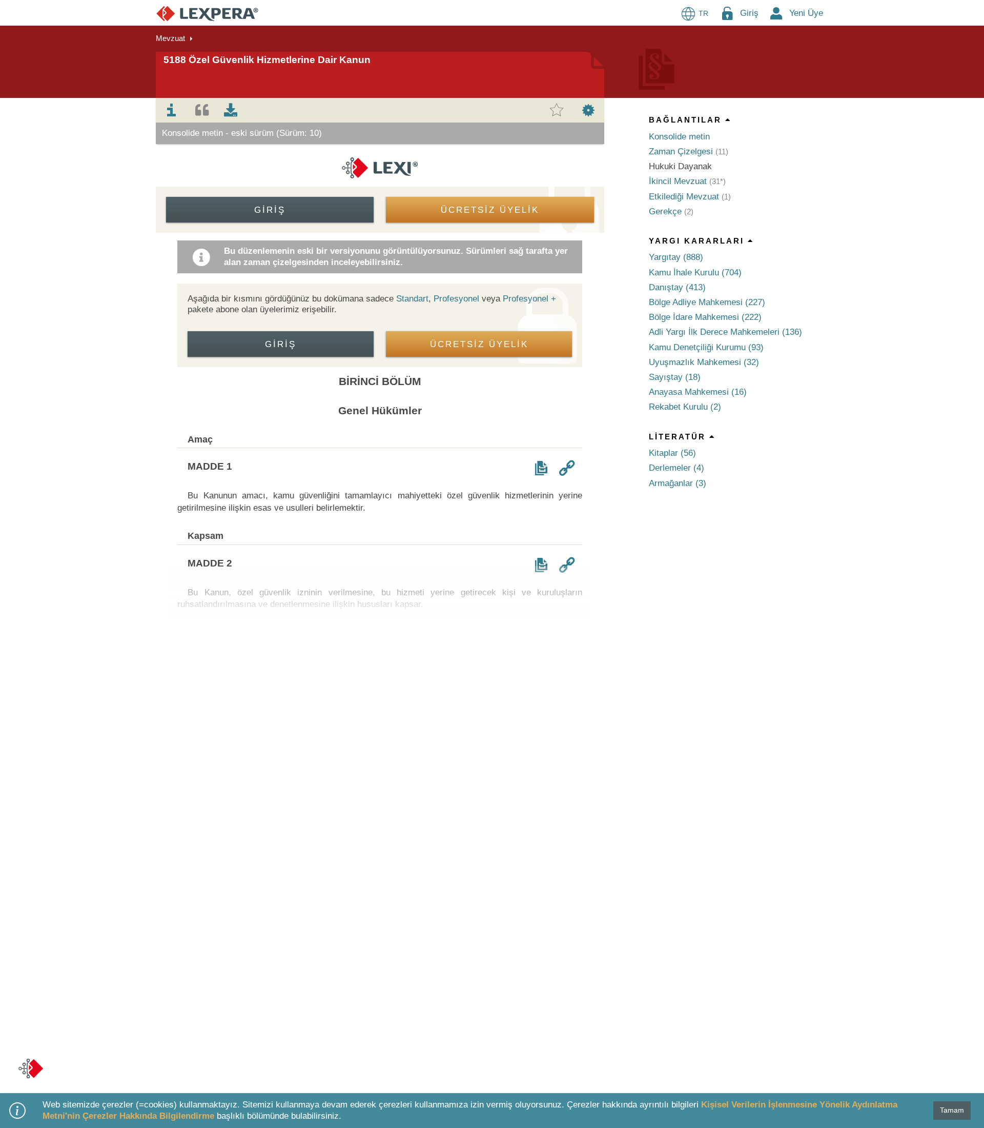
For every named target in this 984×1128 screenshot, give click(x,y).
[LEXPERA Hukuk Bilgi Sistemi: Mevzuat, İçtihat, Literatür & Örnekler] (207, 13)
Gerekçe (665, 211)
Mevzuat (170, 38)
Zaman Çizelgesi (681, 151)
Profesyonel (456, 299)
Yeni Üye (806, 13)
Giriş (749, 13)
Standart (412, 299)
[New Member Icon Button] (776, 13)
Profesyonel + (529, 299)
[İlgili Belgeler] (541, 468)
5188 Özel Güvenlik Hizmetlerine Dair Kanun (267, 59)
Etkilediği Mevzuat (684, 197)
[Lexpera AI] (30, 1068)
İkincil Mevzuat (678, 181)
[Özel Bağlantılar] (567, 468)
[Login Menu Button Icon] (727, 13)
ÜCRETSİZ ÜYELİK (490, 210)
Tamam (952, 1110)
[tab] (172, 110)
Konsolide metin (679, 137)
